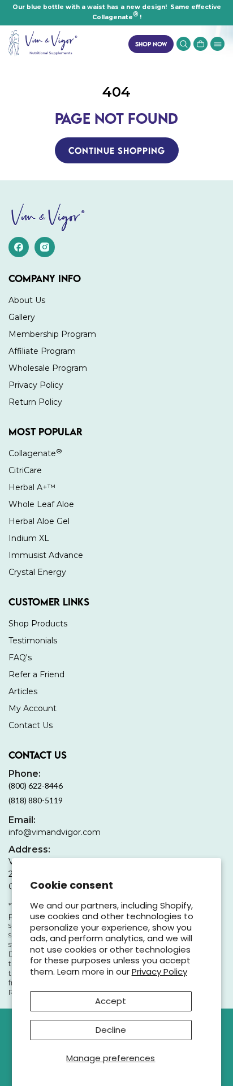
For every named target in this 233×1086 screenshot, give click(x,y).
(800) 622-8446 (35, 779)
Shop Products (37, 623)
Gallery (21, 317)
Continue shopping (116, 150)
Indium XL (28, 538)
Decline (111, 1030)
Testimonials (32, 640)
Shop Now (151, 43)
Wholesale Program (47, 368)
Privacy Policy (159, 971)
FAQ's (20, 657)
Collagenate (35, 452)
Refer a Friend (36, 674)
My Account (32, 708)
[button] (217, 44)
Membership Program (52, 334)
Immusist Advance (45, 555)
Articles (22, 691)
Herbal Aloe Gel (39, 521)
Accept (110, 1001)
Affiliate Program (42, 351)
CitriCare (25, 470)
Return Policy (35, 402)
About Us (26, 300)
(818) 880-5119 (35, 800)
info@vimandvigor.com (54, 826)
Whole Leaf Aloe (41, 504)
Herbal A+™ (31, 487)
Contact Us (30, 725)
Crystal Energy (37, 572)
